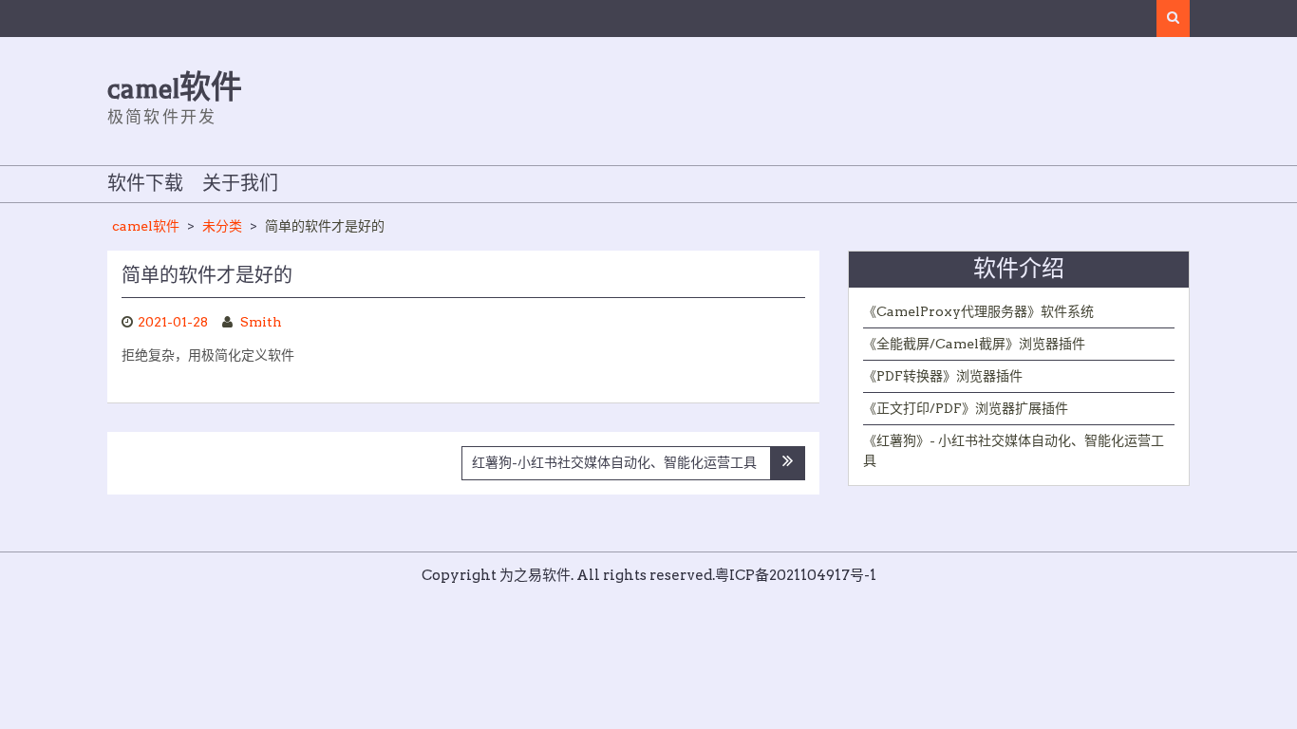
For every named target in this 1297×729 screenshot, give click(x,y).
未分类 (222, 226)
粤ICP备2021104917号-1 (795, 575)
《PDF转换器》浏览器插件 (943, 375)
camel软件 (174, 88)
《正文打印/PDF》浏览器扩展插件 (965, 408)
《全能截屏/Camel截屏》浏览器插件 (974, 343)
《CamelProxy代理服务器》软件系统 (978, 311)
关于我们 (240, 184)
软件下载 (145, 184)
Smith (261, 321)
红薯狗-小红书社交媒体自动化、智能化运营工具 (614, 462)
